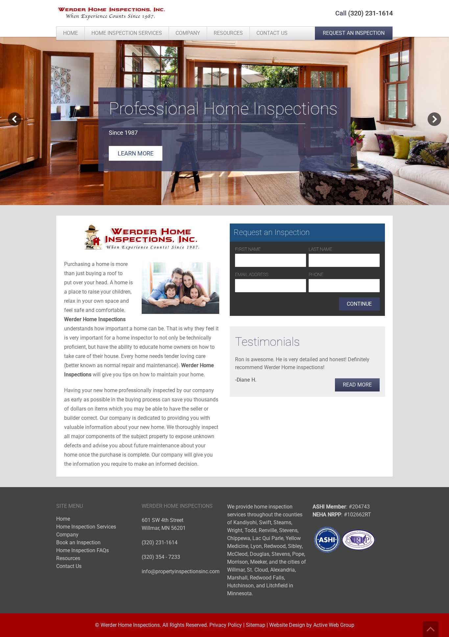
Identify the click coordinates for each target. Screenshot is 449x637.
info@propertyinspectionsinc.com (181, 571)
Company (188, 33)
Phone (316, 274)
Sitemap (255, 625)
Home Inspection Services (126, 33)
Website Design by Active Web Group (311, 625)
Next (434, 119)
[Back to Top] (430, 629)
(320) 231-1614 (370, 13)
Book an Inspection (78, 542)
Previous (14, 119)
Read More (357, 385)
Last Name (320, 249)
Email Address (251, 274)
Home (70, 33)
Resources (228, 33)
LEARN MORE (136, 153)
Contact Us (272, 33)
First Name (248, 249)
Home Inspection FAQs (82, 550)
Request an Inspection (354, 33)
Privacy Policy (225, 625)
